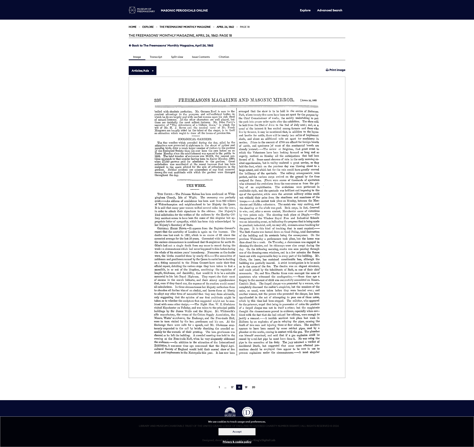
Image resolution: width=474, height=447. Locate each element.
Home (132, 27)
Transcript (156, 57)
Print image (337, 70)
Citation (224, 57)
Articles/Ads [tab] (140, 70)
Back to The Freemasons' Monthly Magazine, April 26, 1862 (172, 45)
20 (253, 387)
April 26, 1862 (225, 27)
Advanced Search (329, 10)
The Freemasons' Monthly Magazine (185, 27)
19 (246, 387)
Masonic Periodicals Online (184, 10)
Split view (177, 57)
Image (137, 57)
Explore (305, 10)
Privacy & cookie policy (237, 441)
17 (232, 387)
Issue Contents (201, 57)
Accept (237, 431)
